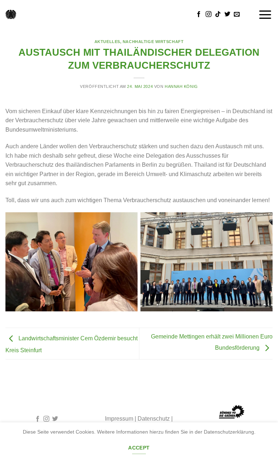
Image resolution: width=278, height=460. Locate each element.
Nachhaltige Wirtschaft (153, 41)
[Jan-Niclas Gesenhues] (10, 14)
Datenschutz (154, 419)
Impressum (119, 419)
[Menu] (265, 14)
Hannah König (181, 86)
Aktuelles (107, 41)
